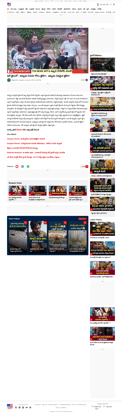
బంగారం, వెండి (71, 12)
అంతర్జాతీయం (56, 12)
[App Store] (108, 408)
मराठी (51, 1)
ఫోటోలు (49, 9)
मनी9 (80, 1)
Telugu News (10, 25)
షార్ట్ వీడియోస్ (67, 9)
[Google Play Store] (97, 408)
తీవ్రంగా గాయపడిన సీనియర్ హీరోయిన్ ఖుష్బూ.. (23, 148)
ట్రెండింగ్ (79, 9)
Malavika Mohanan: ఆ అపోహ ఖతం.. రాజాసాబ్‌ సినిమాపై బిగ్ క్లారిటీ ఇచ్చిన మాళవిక (36, 152)
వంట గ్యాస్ (63, 12)
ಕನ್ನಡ (46, 1)
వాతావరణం (41, 12)
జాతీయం (74, 9)
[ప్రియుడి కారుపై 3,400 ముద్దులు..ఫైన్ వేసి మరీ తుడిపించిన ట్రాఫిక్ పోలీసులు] (18, 237)
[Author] (9, 80)
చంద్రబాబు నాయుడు (99, 12)
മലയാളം (75, 1)
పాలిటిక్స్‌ (99, 9)
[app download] (97, 4)
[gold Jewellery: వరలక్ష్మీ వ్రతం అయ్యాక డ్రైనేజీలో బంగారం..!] (77, 237)
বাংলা (61, 1)
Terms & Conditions (61, 407)
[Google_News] (22, 166)
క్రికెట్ (27, 9)
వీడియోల (19, 130)
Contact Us (38, 404)
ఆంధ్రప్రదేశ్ (31, 9)
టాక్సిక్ (17, 12)
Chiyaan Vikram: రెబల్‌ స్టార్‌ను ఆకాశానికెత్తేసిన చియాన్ (26, 139)
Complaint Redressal (65, 404)
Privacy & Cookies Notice (79, 404)
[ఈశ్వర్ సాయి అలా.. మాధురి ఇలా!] (38, 237)
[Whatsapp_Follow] (28, 166)
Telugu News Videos (20, 25)
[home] (8, 9)
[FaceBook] (16, 407)
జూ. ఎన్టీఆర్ (83, 12)
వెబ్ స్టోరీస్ (59, 9)
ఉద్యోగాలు (22, 12)
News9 (36, 1)
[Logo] (9, 4)
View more (82, 218)
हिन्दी (41, 1)
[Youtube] (17, 166)
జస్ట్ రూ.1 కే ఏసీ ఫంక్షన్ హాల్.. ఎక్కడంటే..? (57, 250)
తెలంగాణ (38, 9)
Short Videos (14, 219)
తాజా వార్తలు (14, 9)
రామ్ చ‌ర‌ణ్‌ (90, 12)
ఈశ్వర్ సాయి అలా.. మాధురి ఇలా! (37, 250)
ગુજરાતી (57, 1)
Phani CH (15, 80)
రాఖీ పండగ (11, 12)
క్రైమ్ (88, 9)
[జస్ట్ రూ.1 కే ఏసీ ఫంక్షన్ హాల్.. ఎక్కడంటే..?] (57, 237)
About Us (44, 404)
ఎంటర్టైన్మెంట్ (21, 9)
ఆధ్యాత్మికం (93, 9)
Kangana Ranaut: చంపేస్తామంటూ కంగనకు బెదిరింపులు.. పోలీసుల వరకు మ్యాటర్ (34, 143)
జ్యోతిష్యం (29, 12)
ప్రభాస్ (77, 12)
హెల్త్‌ (84, 9)
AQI (104, 4)
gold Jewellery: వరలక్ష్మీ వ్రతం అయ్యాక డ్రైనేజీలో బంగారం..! (77, 250)
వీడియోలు (48, 12)
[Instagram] (23, 407)
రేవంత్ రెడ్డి (108, 12)
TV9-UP (84, 1)
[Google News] (30, 407)
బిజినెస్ (54, 9)
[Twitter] (19, 407)
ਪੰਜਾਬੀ (65, 1)
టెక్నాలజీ (35, 12)
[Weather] (101, 5)
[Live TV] (106, 4)
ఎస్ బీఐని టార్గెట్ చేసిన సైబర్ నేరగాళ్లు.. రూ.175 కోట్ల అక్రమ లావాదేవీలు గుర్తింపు (33, 157)
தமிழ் (70, 1)
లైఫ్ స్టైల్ (43, 9)
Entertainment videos (33, 25)
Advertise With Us (53, 404)
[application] (47, 50)
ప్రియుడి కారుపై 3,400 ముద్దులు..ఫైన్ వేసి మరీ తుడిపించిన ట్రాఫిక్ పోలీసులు (17, 250)
